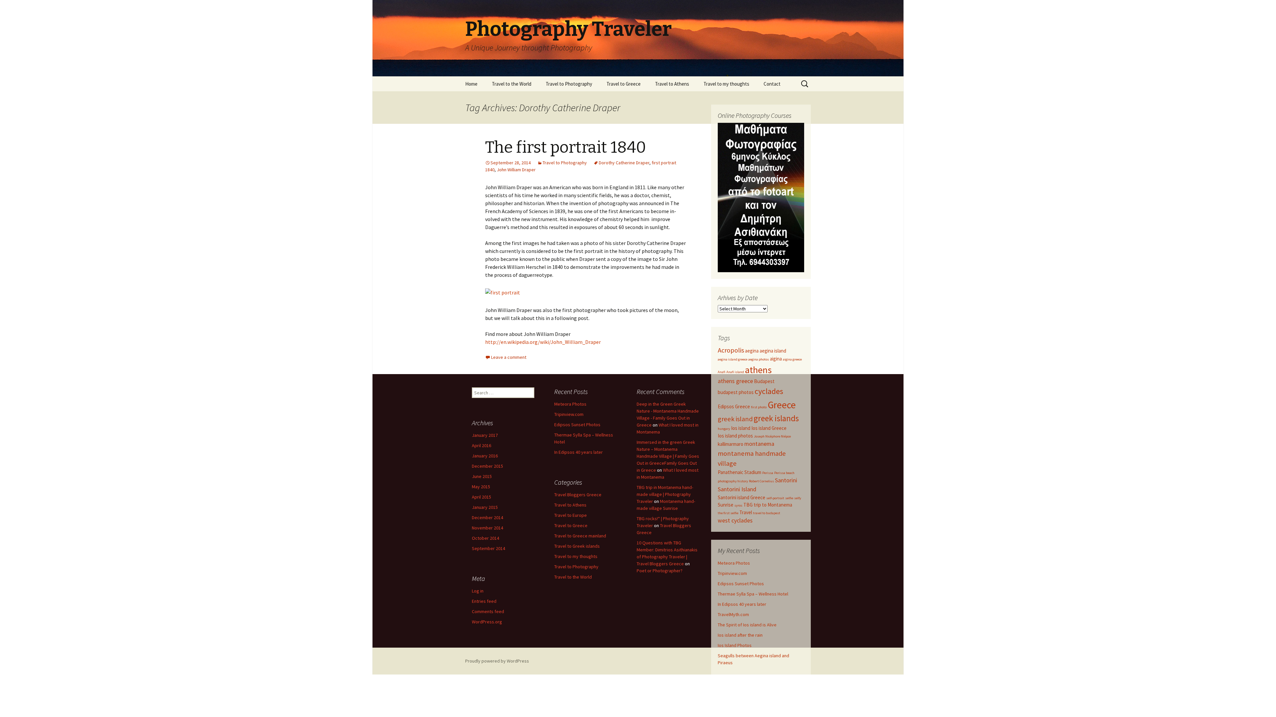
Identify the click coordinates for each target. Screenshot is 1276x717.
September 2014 (488, 548)
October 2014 (485, 538)
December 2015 (487, 466)
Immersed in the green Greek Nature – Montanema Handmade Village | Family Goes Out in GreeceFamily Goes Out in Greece (668, 456)
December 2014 (487, 517)
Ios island (740, 428)
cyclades (769, 391)
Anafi (721, 372)
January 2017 (485, 435)
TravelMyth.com (733, 614)
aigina (776, 359)
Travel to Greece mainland (580, 536)
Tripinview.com (732, 573)
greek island (735, 419)
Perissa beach (784, 473)
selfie (789, 498)
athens (758, 370)
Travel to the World (511, 84)
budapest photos (736, 392)
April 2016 (481, 445)
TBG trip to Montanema (767, 505)
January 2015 (485, 507)
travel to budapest (766, 513)
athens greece (735, 381)
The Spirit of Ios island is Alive (747, 625)
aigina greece (792, 359)
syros (738, 505)
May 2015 (481, 487)
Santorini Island (737, 489)
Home (471, 84)
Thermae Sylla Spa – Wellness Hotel (753, 594)
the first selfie (728, 513)
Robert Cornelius (761, 481)
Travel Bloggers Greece (577, 495)
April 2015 (481, 497)
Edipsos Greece (734, 406)
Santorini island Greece (741, 497)
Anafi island (735, 372)
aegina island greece (732, 359)
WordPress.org (487, 622)
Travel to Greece (623, 84)
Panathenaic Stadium (739, 472)
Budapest (764, 381)
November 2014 (487, 528)
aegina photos (758, 359)
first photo (759, 407)
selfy (797, 498)
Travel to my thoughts (726, 84)
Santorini (786, 480)
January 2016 (485, 456)
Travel (745, 512)
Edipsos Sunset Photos (741, 584)
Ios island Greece (769, 428)
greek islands (776, 418)
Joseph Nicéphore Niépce (772, 436)
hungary (724, 429)
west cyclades (735, 520)
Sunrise (725, 505)
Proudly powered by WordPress (497, 661)
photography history (733, 481)
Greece (782, 405)
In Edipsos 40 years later (742, 604)
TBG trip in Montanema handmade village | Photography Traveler (665, 494)
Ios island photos (735, 436)
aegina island (773, 351)
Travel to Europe (570, 515)
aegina (752, 351)
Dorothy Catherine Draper (624, 163)
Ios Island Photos (735, 645)
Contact (772, 84)
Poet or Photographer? (660, 571)
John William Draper (516, 170)
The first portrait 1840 (565, 147)
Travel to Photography (569, 84)
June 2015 (482, 476)
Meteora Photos (734, 563)
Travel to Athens (672, 84)
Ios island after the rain (740, 635)
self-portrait (775, 498)
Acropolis (731, 350)
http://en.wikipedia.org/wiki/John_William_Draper (543, 342)
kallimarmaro (730, 444)
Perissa (767, 473)
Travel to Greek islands (577, 546)
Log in (477, 591)
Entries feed (484, 601)
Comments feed (488, 611)
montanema (759, 443)
